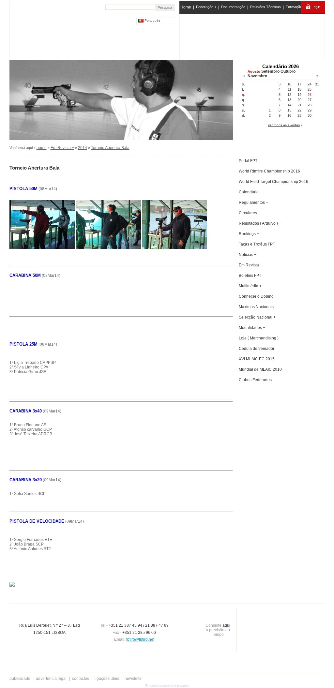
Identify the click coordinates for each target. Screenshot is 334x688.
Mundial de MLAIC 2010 (260, 369)
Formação (294, 7)
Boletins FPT (250, 275)
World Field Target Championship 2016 (273, 181)
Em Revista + (62, 147)
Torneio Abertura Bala (110, 147)
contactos (80, 678)
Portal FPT (248, 160)
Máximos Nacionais (256, 307)
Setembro (270, 71)
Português (152, 20)
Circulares (248, 213)
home (42, 147)
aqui (226, 625)
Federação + (206, 7)
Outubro (288, 71)
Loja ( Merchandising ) (259, 338)
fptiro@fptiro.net (140, 639)
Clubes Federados (255, 380)
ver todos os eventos (284, 125)
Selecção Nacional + (257, 317)
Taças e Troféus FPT (257, 244)
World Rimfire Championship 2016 (269, 171)
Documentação (233, 7)
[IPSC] (226, 35)
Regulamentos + (253, 202)
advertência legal (51, 678)
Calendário (249, 192)
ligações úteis (107, 678)
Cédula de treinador (256, 348)
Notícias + (247, 254)
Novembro (257, 76)
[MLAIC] (252, 35)
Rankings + (249, 234)
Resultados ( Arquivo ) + (260, 223)
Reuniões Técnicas (265, 7)
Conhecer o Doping (256, 296)
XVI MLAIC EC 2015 (257, 359)
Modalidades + (252, 327)
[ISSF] (200, 35)
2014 (82, 147)
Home (185, 7)
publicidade (19, 678)
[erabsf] (306, 35)
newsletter (134, 678)
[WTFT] (278, 37)
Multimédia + (250, 286)
